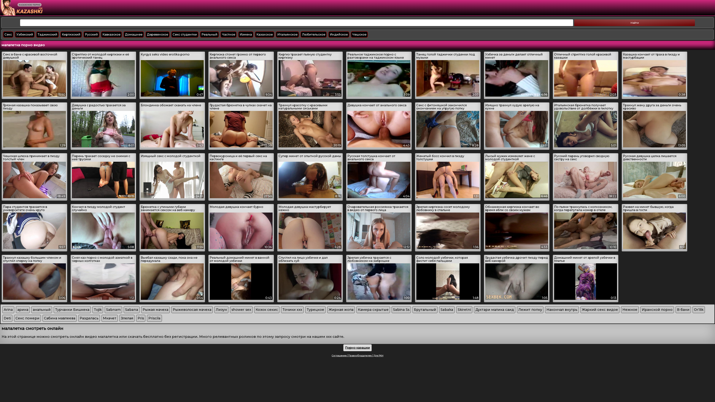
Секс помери (27, 318)
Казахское (264, 34)
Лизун (221, 310)
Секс (8, 34)
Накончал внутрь (561, 310)
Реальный (209, 34)
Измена (246, 34)
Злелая (127, 318)
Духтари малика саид (494, 310)
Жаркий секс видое (600, 310)
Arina (8, 310)
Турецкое (315, 310)
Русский (91, 34)
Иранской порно (657, 310)
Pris (141, 318)
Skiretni (464, 310)
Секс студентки (185, 34)
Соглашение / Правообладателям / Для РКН (357, 355)
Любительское (313, 34)
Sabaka (447, 310)
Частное (228, 34)
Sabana (131, 310)
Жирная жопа (341, 310)
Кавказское (111, 34)
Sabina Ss (401, 310)
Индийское (339, 34)
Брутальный (425, 310)
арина (22, 310)
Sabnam (113, 310)
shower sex (241, 310)
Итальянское (287, 34)
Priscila (154, 318)
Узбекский (24, 34)
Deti (7, 318)
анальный (42, 310)
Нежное (629, 310)
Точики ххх (292, 310)
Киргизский (71, 34)
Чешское (359, 34)
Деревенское (157, 34)
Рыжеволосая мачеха (192, 310)
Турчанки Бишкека (72, 310)
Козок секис (267, 310)
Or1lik (698, 310)
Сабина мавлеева (59, 318)
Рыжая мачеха (155, 310)
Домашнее (133, 34)
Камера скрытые (373, 310)
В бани (683, 310)
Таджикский (47, 34)
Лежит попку (530, 310)
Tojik (98, 310)
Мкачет (109, 318)
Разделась (89, 318)
